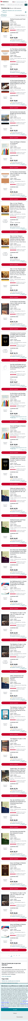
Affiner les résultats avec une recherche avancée (12, 11)
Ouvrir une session (20, 1)
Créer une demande (6, 976)
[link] (25, 12)
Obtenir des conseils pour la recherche (11, 981)
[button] (23, 42)
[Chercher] (26, 5)
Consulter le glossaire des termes (10, 983)
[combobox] (16, 5)
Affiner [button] (4, 15)
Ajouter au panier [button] (14, 44)
